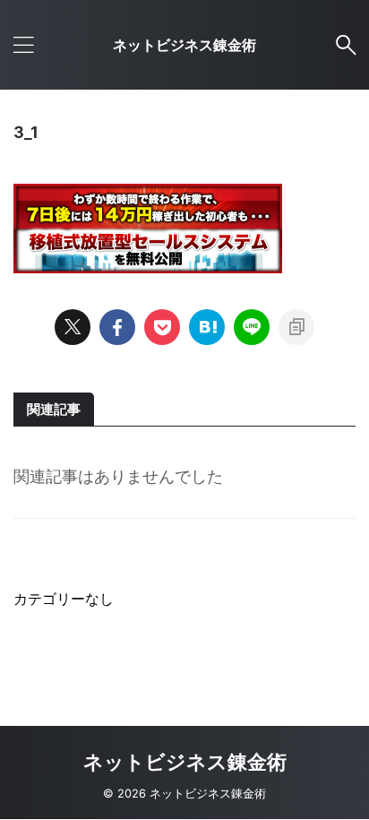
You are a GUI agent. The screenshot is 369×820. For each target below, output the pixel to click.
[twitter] (72, 327)
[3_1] (207, 327)
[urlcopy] (296, 327)
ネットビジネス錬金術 (184, 45)
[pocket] (162, 327)
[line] (252, 327)
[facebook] (117, 327)
